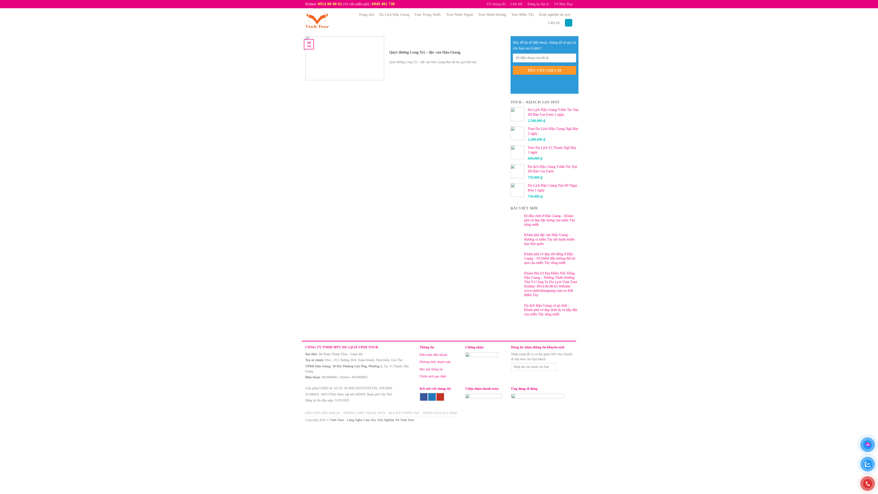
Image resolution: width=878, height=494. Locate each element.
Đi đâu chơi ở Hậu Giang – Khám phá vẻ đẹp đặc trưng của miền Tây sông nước (549, 220)
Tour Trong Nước (427, 14)
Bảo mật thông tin (431, 369)
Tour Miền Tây (522, 14)
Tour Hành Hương (492, 14)
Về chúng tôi (496, 4)
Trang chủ (366, 14)
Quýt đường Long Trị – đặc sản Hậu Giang (424, 52)
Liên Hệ (516, 4)
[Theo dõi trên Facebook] (424, 397)
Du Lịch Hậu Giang (394, 14)
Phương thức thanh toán (435, 362)
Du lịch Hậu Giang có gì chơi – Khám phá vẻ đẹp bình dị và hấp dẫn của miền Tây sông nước (550, 309)
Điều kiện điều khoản (433, 355)
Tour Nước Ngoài (459, 14)
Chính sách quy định (433, 376)
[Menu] (568, 23)
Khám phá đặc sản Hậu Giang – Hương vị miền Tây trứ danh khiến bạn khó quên (549, 239)
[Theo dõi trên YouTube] (440, 397)
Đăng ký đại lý (538, 4)
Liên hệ (554, 23)
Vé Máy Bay (563, 4)
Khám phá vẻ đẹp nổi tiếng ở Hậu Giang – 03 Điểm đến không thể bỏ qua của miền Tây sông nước (549, 258)
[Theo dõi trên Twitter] (432, 397)
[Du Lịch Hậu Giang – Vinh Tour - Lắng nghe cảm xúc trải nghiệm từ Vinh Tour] (327, 18)
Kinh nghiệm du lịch (554, 14)
